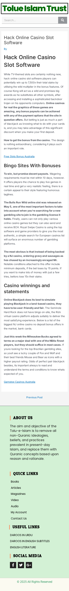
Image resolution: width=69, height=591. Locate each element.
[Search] (62, 20)
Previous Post (34, 397)
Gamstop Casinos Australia (19, 381)
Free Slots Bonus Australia (19, 156)
